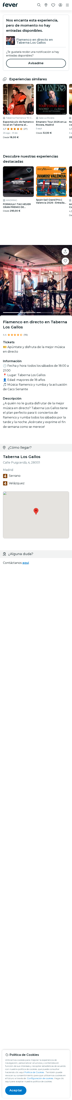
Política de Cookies (34, 1072)
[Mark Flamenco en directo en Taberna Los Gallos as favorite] (65, 261)
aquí (25, 563)
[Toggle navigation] (67, 5)
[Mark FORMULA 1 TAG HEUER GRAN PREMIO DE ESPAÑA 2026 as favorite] (29, 170)
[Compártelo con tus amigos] (65, 251)
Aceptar (15, 1090)
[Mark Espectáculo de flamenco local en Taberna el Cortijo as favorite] (29, 87)
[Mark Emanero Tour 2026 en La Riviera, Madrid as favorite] (62, 87)
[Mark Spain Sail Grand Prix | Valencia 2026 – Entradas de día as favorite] (62, 170)
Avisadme (36, 63)
